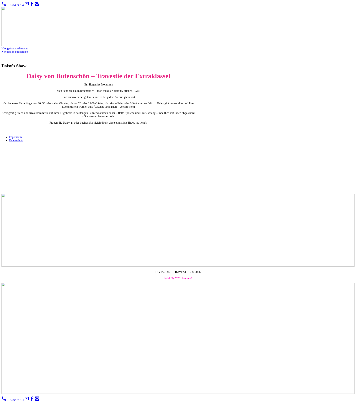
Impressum (15, 137)
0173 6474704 (15, 4)
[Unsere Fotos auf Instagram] (37, 4)
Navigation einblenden (14, 51)
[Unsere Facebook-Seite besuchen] (32, 4)
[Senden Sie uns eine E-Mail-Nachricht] (26, 4)
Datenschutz (16, 140)
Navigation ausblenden (14, 48)
